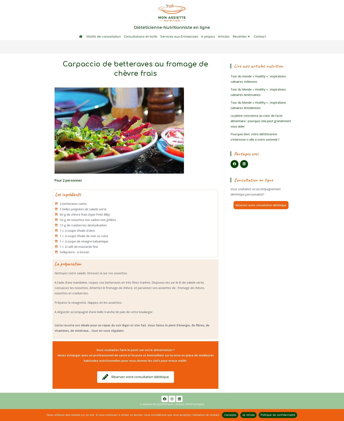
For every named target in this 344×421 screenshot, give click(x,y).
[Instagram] (172, 399)
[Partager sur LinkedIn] (244, 164)
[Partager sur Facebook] (234, 164)
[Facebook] (164, 399)
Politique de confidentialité (278, 414)
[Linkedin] (179, 399)
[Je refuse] (339, 415)
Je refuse (248, 414)
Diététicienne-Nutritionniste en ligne (172, 27)
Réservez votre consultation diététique (261, 205)
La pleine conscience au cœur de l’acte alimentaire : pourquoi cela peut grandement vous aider (261, 121)
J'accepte (230, 414)
